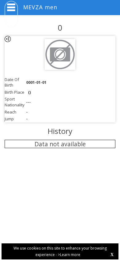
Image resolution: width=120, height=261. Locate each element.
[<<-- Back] (8, 39)
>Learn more (69, 254)
